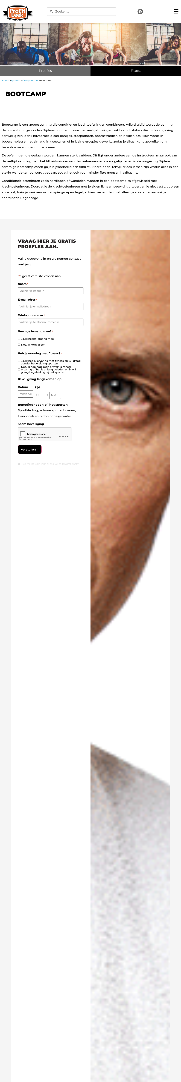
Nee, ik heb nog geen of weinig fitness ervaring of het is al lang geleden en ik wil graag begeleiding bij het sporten (48, 369)
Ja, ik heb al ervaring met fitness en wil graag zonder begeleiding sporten (51, 362)
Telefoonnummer (31, 315)
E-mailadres (27, 299)
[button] (176, 11)
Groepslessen (30, 80)
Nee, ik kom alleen (33, 344)
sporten (15, 80)
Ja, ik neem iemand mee (37, 338)
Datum (23, 387)
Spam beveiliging (31, 424)
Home (5, 80)
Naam (23, 284)
